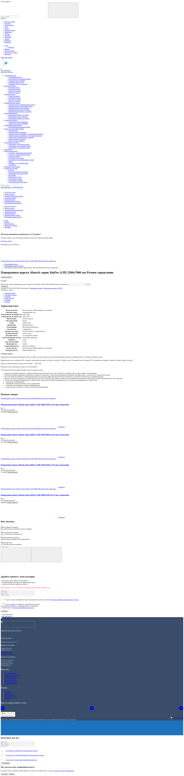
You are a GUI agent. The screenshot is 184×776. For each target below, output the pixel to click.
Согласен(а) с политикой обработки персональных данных (24, 755)
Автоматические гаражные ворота (19, 79)
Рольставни (12, 175)
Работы (7, 49)
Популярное (10, 194)
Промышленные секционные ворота (20, 106)
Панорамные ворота (11, 113)
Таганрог (8, 23)
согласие (12, 604)
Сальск (7, 39)
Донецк (7, 34)
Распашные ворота (14, 89)
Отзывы (7, 302)
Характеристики (10, 293)
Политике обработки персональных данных (64, 600)
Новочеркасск (9, 25)
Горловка (8, 42)
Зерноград (8, 37)
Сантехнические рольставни (17, 182)
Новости (11, 47)
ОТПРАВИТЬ (5, 763)
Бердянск (8, 35)
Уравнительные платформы (17, 132)
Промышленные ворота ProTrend (19, 110)
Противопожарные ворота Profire (19, 127)
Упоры (10, 161)
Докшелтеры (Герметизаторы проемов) (21, 137)
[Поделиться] (3, 546)
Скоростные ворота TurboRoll (18, 124)
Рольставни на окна (14, 177)
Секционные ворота (15, 77)
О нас (6, 45)
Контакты (8, 54)
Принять (12, 774)
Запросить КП (9, 298)
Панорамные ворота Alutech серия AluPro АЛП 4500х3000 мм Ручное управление (35, 435)
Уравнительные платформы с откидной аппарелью (25, 136)
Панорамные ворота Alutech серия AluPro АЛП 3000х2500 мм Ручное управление (35, 495)
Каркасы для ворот (14, 91)
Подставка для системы (16, 158)
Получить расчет (6, 241)
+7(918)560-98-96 (6, 652)
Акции (13, 192)
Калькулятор (18, 196)
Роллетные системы (11, 168)
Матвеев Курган (10, 30)
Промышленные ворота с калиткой (19, 111)
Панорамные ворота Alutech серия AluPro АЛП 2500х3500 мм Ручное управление (35, 465)
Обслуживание (9, 51)
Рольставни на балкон (15, 180)
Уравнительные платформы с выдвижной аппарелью (25, 134)
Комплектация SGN (11, 151)
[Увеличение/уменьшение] (7, 546)
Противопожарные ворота (13, 125)
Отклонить (5, 774)
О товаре (7, 300)
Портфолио (8, 693)
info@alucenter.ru (6, 187)
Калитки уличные (14, 93)
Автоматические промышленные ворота (21, 105)
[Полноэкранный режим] (5, 546)
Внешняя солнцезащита (12, 167)
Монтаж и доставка (11, 52)
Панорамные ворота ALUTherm (18, 118)
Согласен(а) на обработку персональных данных (21, 751)
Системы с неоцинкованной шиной (20, 153)
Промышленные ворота (12, 103)
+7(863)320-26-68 (17, 187)
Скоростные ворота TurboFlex (18, 122)
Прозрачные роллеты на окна (18, 173)
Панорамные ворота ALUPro (17, 117)
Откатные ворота (14, 87)
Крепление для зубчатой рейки (18, 163)
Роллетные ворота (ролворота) (18, 172)
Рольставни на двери (15, 179)
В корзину (4, 286)
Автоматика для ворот (12, 142)
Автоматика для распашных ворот (19, 146)
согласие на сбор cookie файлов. (63, 771)
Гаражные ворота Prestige (16, 80)
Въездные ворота (10, 86)
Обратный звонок (6, 57)
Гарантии (8, 296)
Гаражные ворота (10, 75)
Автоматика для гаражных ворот (19, 148)
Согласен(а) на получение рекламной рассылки (21, 760)
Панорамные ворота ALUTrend (18, 115)
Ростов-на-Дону (10, 22)
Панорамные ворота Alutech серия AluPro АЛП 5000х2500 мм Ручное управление (35, 405)
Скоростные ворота (11, 120)
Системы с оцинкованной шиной (19, 154)
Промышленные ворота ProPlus (18, 108)
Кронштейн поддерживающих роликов (21, 160)
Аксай (7, 28)
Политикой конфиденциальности (23, 608)
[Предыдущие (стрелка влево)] (16, 554)
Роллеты (11, 170)
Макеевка (8, 41)
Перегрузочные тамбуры (16, 141)
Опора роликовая (14, 156)
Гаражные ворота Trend (16, 82)
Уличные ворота (10, 94)
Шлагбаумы (8, 149)
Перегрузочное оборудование (14, 129)
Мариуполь (8, 32)
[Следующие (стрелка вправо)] (46, 554)
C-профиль (12, 165)
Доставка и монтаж (11, 697)
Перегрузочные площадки (17, 139)
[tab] (94, 293)
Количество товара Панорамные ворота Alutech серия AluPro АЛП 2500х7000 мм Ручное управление (34, 284)
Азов (6, 27)
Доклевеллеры (13, 130)
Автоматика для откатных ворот (19, 144)
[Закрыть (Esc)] (1, 546)
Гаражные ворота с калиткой (17, 84)
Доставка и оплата (11, 295)
